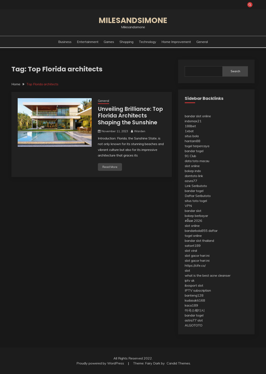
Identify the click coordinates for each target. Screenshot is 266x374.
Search (235, 71)
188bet (190, 126)
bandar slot (193, 211)
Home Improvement (176, 42)
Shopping (126, 42)
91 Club (190, 156)
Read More (109, 167)
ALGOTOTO (193, 325)
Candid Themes (178, 363)
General (202, 42)
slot (187, 270)
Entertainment (88, 42)
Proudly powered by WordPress (100, 363)
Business (64, 42)
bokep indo (193, 171)
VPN (188, 206)
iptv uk (190, 280)
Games (109, 42)
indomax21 (193, 121)
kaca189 (191, 305)
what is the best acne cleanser (207, 275)
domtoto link (194, 176)
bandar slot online (198, 116)
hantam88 (192, 141)
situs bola (192, 136)
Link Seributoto (196, 186)
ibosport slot (194, 285)
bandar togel (194, 151)
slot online (192, 166)
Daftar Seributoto (198, 196)
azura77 (191, 181)
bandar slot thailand (199, 240)
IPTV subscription (198, 290)
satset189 (193, 245)
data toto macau (197, 161)
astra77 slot (194, 320)
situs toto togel (196, 201)
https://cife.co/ (195, 265)
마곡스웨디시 (195, 310)
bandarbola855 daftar (201, 231)
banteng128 (194, 295)
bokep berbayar (196, 216)
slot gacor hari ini (197, 255)
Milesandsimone (133, 20)
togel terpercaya (197, 146)
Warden (139, 131)
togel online (193, 235)
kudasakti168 (195, 300)
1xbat (189, 131)
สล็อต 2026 (193, 221)
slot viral (191, 250)
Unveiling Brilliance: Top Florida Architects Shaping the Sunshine (130, 115)
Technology (147, 42)
